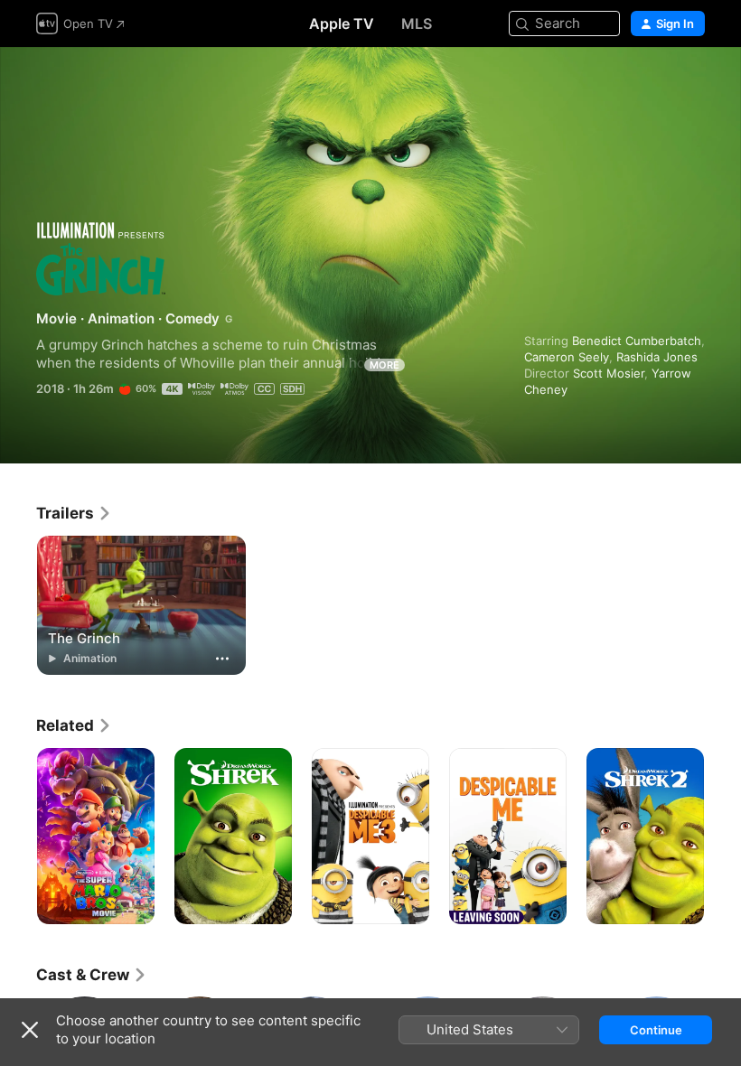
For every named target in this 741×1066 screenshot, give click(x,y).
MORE (384, 365)
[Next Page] (723, 836)
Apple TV (341, 23)
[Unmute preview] (692, 83)
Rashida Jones (657, 357)
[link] (74, 513)
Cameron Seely (566, 357)
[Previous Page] (18, 836)
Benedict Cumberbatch (636, 340)
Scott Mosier (608, 373)
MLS (416, 23)
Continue (656, 1030)
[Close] (30, 1030)
